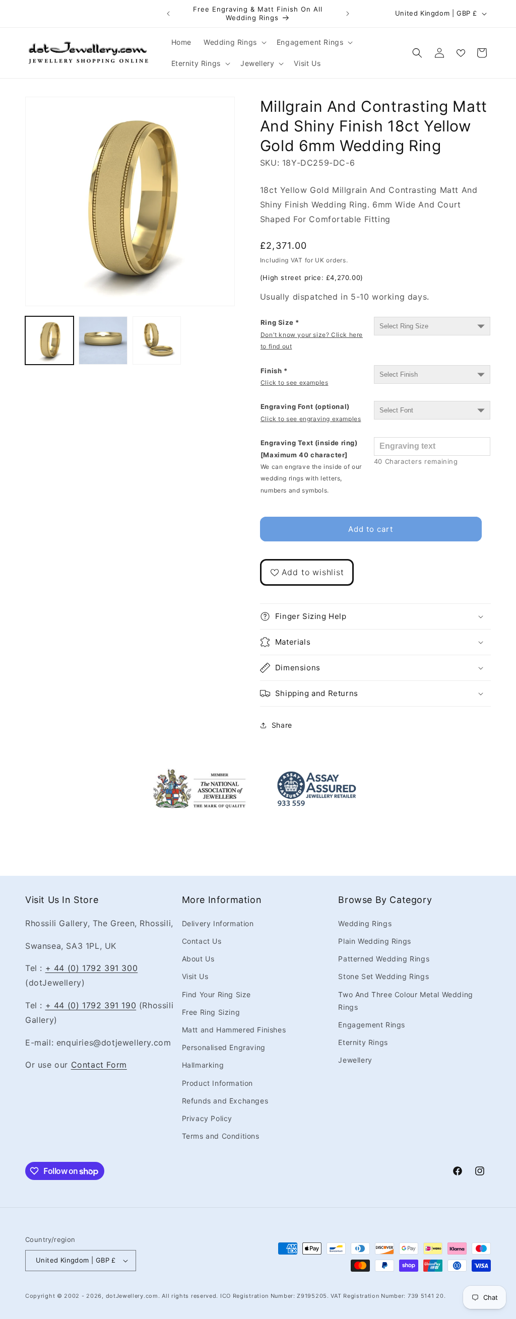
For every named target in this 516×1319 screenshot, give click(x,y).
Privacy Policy (207, 1118)
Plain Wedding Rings (374, 941)
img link (199, 775)
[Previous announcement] (168, 13)
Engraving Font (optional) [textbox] (311, 412)
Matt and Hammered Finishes (234, 1029)
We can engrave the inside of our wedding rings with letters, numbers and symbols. (311, 478)
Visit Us (195, 976)
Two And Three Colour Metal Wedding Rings (405, 1000)
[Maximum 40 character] (311, 466)
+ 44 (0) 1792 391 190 (91, 1005)
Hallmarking (203, 1065)
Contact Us (202, 941)
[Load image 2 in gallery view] (103, 340)
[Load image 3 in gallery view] (157, 340)
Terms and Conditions (221, 1136)
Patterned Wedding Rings (383, 958)
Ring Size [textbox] (312, 334)
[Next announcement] (348, 13)
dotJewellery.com (132, 1295)
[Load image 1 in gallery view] (49, 340)
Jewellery (355, 1060)
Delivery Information (218, 923)
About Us (198, 958)
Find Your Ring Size (216, 994)
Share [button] (282, 725)
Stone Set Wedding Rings (383, 976)
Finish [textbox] (295, 376)
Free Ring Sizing (211, 1012)
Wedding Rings (365, 923)
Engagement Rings (371, 1024)
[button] (234, 42)
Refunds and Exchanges (225, 1100)
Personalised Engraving (224, 1047)
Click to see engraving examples (311, 419)
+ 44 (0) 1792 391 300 (91, 968)
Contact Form (99, 1065)
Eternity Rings (363, 1042)
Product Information (217, 1083)
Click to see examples (295, 382)
